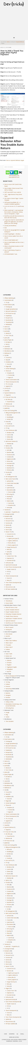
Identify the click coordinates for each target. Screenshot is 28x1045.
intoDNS (8, 636)
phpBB (6, 408)
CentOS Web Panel (11, 483)
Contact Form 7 (11, 556)
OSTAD (6, 388)
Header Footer (10, 569)
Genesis (8, 525)
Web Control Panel (10, 479)
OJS (5, 355)
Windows (8, 404)
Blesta (8, 415)
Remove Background (11, 676)
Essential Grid (10, 560)
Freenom (8, 686)
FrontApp (8, 307)
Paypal (22, 160)
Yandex (7, 717)
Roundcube (8, 320)
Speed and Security (10, 565)
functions (9, 536)
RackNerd (9, 468)
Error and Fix (9, 426)
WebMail (8, 324)
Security (8, 472)
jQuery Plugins (8, 340)
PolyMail (8, 315)
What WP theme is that (11, 607)
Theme (7, 371)
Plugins (7, 366)
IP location (8, 645)
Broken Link (9, 656)
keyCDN (9, 671)
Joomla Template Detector (12, 609)
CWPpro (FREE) (9, 702)
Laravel (6, 346)
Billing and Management (12, 412)
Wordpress (7, 516)
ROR (5, 228)
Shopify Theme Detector (12, 616)
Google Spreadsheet (11, 309)
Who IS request (9, 627)
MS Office (8, 399)
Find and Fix (9, 520)
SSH (8, 474)
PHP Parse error (8, 406)
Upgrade (8, 386)
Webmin (9, 501)
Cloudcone (9, 454)
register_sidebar (12, 540)
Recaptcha (8, 318)
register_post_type (12, 538)
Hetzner (9, 461)
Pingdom (9, 665)
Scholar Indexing (10, 368)
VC (7, 573)
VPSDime (9, 470)
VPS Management (10, 476)
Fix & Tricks (8, 335)
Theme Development (11, 382)
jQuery (6, 337)
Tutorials (6, 509)
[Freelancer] (12, 173)
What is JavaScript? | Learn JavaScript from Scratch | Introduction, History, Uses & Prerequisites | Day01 (13, 211)
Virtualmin (10, 505)
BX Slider (8, 342)
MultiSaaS (6, 353)
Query (8, 551)
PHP (8, 571)
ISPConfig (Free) (10, 708)
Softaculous (9, 562)
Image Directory (11, 547)
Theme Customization (11, 379)
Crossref (8, 357)
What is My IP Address (11, 640)
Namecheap (9, 688)
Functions (8, 523)
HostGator (9, 463)
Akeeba (7, 333)
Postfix (8, 423)
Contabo (9, 457)
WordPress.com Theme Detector (14, 623)
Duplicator (9, 558)
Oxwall (6, 390)
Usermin (10, 503)
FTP (7, 428)
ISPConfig (9, 494)
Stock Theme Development (12, 567)
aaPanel (9, 481)
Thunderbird (9, 322)
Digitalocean (10, 459)
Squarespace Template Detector (14, 618)
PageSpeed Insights (12, 667)
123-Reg (8, 682)
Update (7, 585)
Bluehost (9, 452)
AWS (8, 450)
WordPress (15, 1041)
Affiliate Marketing (9, 298)
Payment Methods (15, 160)
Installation (8, 362)
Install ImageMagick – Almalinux (12, 234)
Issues (8, 364)
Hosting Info (9, 629)
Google (7, 712)
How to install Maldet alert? (11, 240)
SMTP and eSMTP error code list (12, 192)
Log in (20, 1041)
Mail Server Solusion (11, 441)
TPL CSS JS (8, 384)
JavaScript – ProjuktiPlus (12, 512)
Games (6, 326)
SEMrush (9, 660)
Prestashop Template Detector (13, 614)
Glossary (8, 527)
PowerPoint (10, 401)
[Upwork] (8, 173)
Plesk (8, 498)
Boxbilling (9, 417)
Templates (9, 373)
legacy (9, 377)
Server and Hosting (9, 410)
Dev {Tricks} (14, 4)
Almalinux (9, 432)
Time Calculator (10, 721)
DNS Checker (9, 634)
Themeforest (9, 601)
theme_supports (12, 545)
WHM (8, 507)
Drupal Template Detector (12, 612)
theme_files (11, 543)
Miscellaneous (8, 351)
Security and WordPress (10, 225)
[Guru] (20, 173)
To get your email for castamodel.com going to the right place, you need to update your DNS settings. (14, 221)
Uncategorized (8, 514)
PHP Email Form (10, 313)
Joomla (6, 331)
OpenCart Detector (10, 620)
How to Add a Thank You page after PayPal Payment (11, 52)
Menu (8, 549)
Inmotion (8, 697)
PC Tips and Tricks (9, 397)
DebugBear (10, 669)
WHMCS (9, 419)
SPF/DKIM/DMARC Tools (10, 254)
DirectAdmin (10, 490)
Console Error (10, 534)
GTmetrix (9, 662)
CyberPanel (10, 487)
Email (7, 421)
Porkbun (8, 649)
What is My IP (9, 643)
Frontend (10, 375)
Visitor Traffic (9, 654)
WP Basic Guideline (10, 589)
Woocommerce (9, 587)
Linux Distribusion (10, 430)
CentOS (9, 434)
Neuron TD (8, 532)
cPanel (8, 485)
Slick (7, 344)
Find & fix (10, 492)
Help (7, 360)
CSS (7, 302)
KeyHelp (9, 496)
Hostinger (9, 465)
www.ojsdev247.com (14, 177)
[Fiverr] (16, 173)
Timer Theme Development (13, 582)
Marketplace (7, 348)
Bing (7, 714)
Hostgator (8, 695)
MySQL (7, 446)
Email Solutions (8, 304)
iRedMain (9, 443)
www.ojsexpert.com (14, 175)
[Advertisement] (14, 22)
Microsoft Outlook (10, 311)
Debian (8, 437)
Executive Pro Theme (16, 1039)
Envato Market (9, 603)
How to (8, 160)
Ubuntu (8, 439)
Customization (8, 300)
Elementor (8, 518)
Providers (8, 448)
